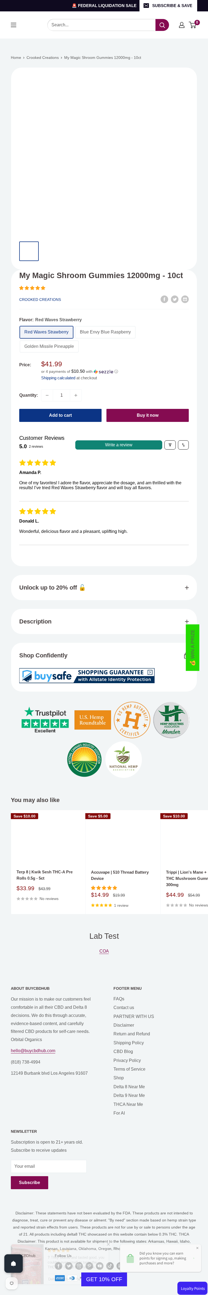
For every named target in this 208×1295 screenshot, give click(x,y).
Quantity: (28, 395)
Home (16, 57)
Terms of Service (129, 1069)
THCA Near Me (128, 1104)
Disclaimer (123, 1025)
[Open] (13, 1263)
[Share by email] (185, 299)
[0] (192, 25)
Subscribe (29, 1182)
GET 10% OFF (104, 1279)
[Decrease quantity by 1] (47, 395)
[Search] (162, 25)
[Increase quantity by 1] (76, 395)
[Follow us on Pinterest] (89, 1266)
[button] (32, 288)
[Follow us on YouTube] (99, 1266)
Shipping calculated (58, 378)
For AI (119, 1113)
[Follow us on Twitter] (69, 1266)
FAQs (118, 999)
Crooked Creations (43, 57)
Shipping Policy (128, 1043)
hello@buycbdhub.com (33, 1050)
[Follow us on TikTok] (110, 1266)
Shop (118, 1078)
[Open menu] (13, 25)
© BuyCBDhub (23, 1255)
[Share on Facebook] (164, 299)
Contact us (123, 1007)
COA (104, 951)
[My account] (181, 25)
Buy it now (147, 415)
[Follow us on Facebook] (58, 1266)
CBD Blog (123, 1051)
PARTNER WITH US (133, 1016)
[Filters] (170, 445)
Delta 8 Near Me (129, 1086)
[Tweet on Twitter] (174, 299)
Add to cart (60, 415)
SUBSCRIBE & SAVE (172, 5)
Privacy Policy (127, 1060)
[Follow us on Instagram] (79, 1266)
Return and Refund (131, 1034)
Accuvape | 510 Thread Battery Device (120, 875)
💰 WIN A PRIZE (192, 647)
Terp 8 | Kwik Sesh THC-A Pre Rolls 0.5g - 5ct (45, 875)
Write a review (118, 445)
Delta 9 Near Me (129, 1095)
